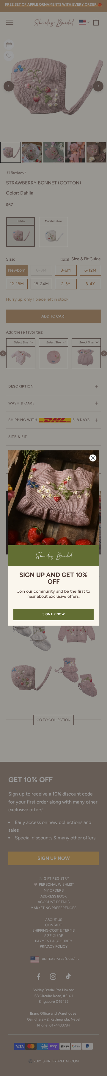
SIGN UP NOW (54, 614)
